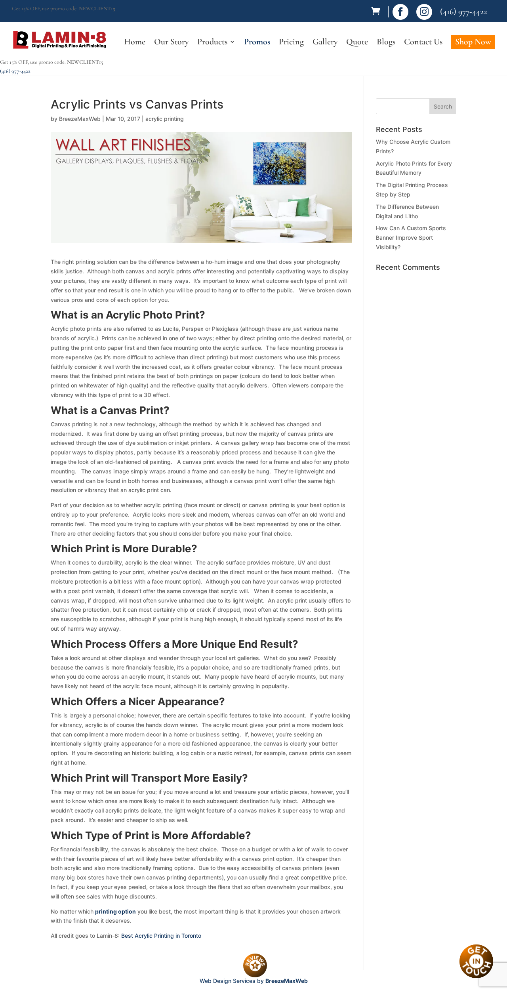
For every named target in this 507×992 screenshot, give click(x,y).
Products (212, 43)
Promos (257, 43)
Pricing (291, 43)
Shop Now (473, 41)
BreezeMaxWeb (80, 118)
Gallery (325, 43)
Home (134, 43)
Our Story (171, 43)
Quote (357, 43)
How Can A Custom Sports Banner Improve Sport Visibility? (411, 237)
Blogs (386, 43)
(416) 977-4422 (463, 11)
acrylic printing (164, 118)
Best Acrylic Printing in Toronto (161, 935)
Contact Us (423, 43)
